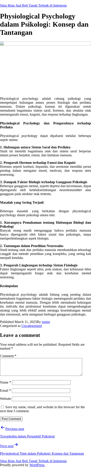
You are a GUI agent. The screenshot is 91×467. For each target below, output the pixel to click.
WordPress (36, 465)
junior (46, 322)
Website (5, 399)
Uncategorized (31, 326)
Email (5, 390)
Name (5, 382)
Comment (8, 356)
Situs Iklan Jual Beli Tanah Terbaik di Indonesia (33, 5)
